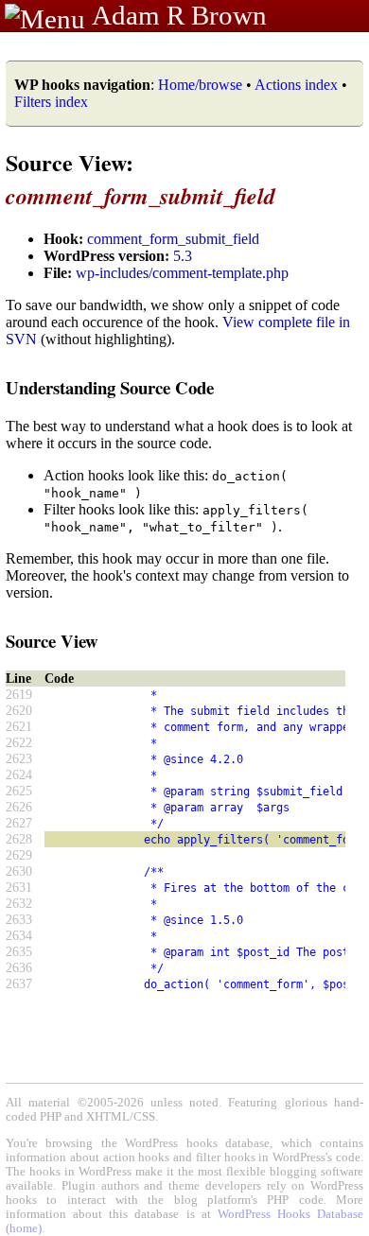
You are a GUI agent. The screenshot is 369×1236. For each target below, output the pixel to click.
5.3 (182, 256)
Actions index (296, 85)
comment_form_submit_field (173, 239)
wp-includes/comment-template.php (182, 273)
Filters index (51, 102)
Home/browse (200, 85)
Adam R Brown (179, 15)
